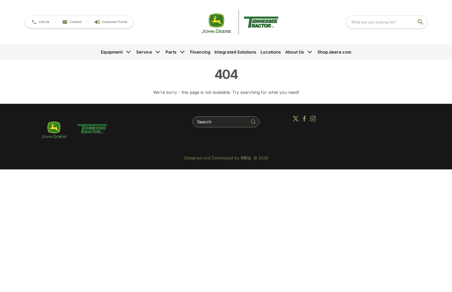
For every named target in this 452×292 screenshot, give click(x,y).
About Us (294, 52)
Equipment (112, 52)
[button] (40, 22)
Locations (271, 52)
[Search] (253, 121)
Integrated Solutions (235, 52)
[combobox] (386, 22)
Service (144, 52)
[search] (421, 22)
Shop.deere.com (334, 52)
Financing (200, 52)
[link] (110, 22)
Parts (171, 52)
